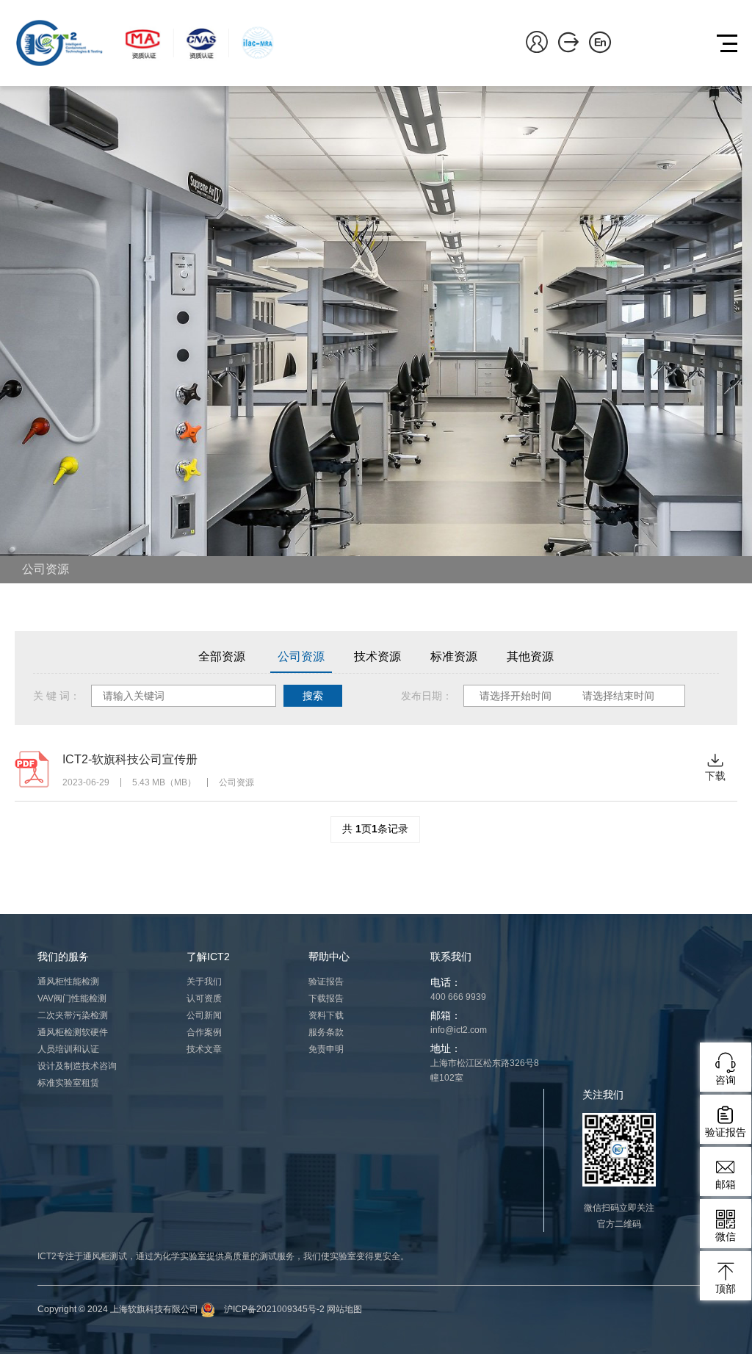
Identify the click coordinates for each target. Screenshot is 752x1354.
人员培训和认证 (68, 1049)
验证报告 (326, 981)
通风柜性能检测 (68, 981)
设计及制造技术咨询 (77, 1066)
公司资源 (45, 569)
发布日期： (426, 696)
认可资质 (204, 998)
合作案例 (204, 1032)
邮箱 (725, 1184)
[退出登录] (568, 41)
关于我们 (204, 981)
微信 (725, 1236)
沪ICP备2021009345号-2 (274, 1309)
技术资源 (377, 656)
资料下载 (326, 1015)
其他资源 (530, 656)
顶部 (725, 1288)
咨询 (725, 1080)
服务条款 (326, 1032)
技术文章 (204, 1049)
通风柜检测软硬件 (72, 1032)
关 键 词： (56, 696)
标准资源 (453, 656)
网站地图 (344, 1309)
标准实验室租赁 (68, 1083)
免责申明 (326, 1049)
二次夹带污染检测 (72, 1015)
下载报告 (326, 998)
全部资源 (221, 656)
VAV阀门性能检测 (71, 998)
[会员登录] (536, 41)
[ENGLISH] (600, 41)
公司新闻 (204, 1015)
